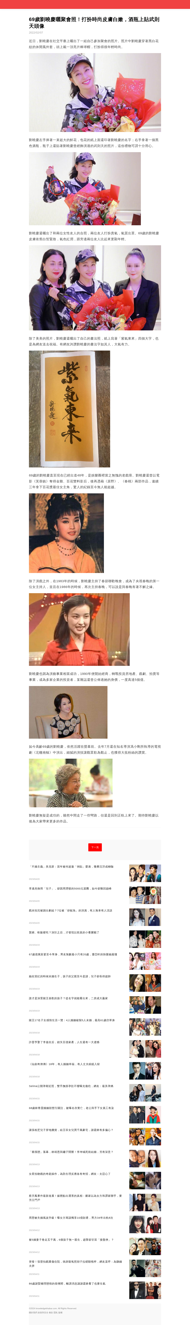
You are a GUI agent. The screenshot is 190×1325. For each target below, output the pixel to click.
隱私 (56, 1312)
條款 (51, 1312)
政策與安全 (43, 1312)
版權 (60, 1312)
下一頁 (95, 847)
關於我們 (33, 1312)
